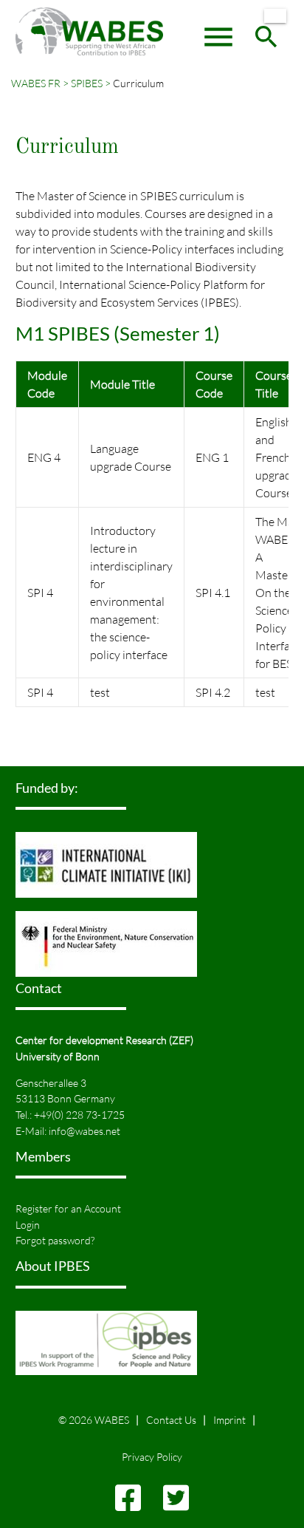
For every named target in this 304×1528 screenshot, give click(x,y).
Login (27, 1224)
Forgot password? (54, 1240)
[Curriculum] (275, 16)
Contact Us (171, 1419)
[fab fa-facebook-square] (128, 1504)
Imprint (229, 1419)
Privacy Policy (152, 1456)
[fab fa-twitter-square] (176, 1504)
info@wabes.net (84, 1131)
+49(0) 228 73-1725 (79, 1114)
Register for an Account (68, 1208)
